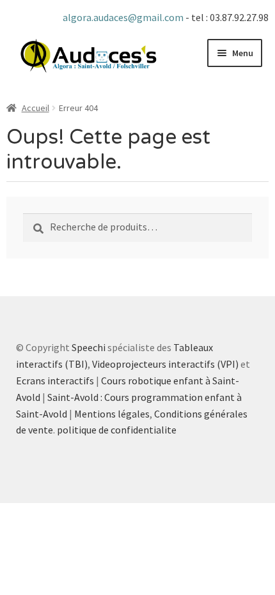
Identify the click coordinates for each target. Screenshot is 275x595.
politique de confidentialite (117, 429)
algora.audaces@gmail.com (124, 17)
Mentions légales (112, 413)
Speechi (89, 347)
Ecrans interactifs (55, 380)
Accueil (35, 108)
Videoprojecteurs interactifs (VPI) (165, 364)
